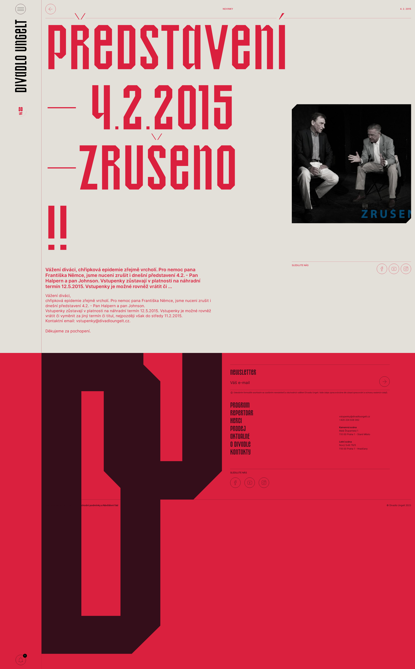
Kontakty (240, 453)
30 (20, 111)
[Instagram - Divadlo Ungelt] (406, 269)
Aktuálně (240, 437)
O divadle (240, 445)
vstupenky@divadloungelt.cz (354, 416)
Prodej (238, 429)
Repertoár (241, 413)
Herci (236, 421)
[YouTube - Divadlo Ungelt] (394, 269)
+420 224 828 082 (349, 419)
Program (240, 406)
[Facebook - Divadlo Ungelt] (382, 269)
